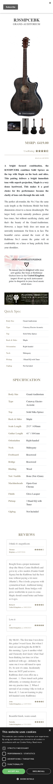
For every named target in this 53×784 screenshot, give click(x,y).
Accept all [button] (13, 771)
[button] (26, 779)
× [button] (50, 730)
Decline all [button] (39, 771)
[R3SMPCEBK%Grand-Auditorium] (25, 126)
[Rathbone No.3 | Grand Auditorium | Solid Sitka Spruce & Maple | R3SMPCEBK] (14, 126)
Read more (37, 742)
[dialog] (26, 755)
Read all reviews (42, 158)
